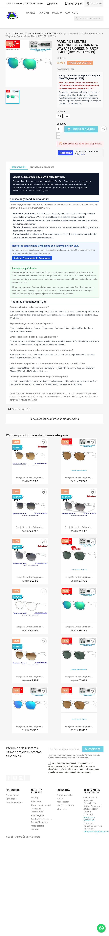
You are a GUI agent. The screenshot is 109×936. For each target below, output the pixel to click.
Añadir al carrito (81, 129)
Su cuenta (63, 790)
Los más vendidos (14, 802)
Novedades (11, 798)
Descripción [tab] (18, 166)
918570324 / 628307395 (30, 3)
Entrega (35, 797)
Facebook (8, 778)
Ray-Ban (43, 12)
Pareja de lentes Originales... (30, 477)
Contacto (71, 12)
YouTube (15, 778)
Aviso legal (36, 801)
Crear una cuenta (65, 805)
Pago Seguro (37, 815)
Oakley (30, 12)
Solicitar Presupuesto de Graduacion (32, 258)
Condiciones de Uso (41, 805)
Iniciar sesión (63, 801)
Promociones (12, 795)
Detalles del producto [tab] (42, 166)
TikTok (27, 778)
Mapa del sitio (37, 825)
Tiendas (35, 829)
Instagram (21, 778)
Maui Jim (57, 12)
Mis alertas (62, 809)
